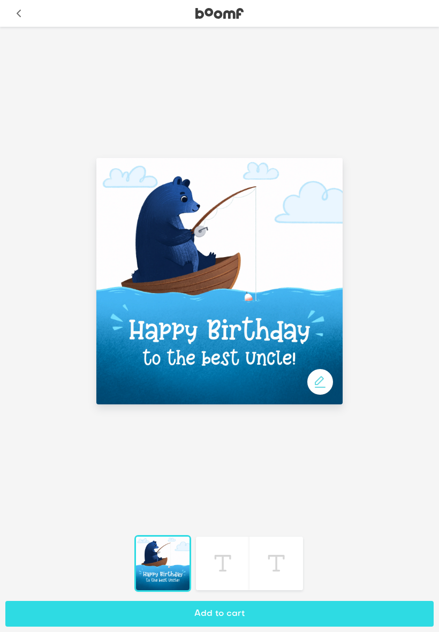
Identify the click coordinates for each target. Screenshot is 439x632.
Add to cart (219, 614)
